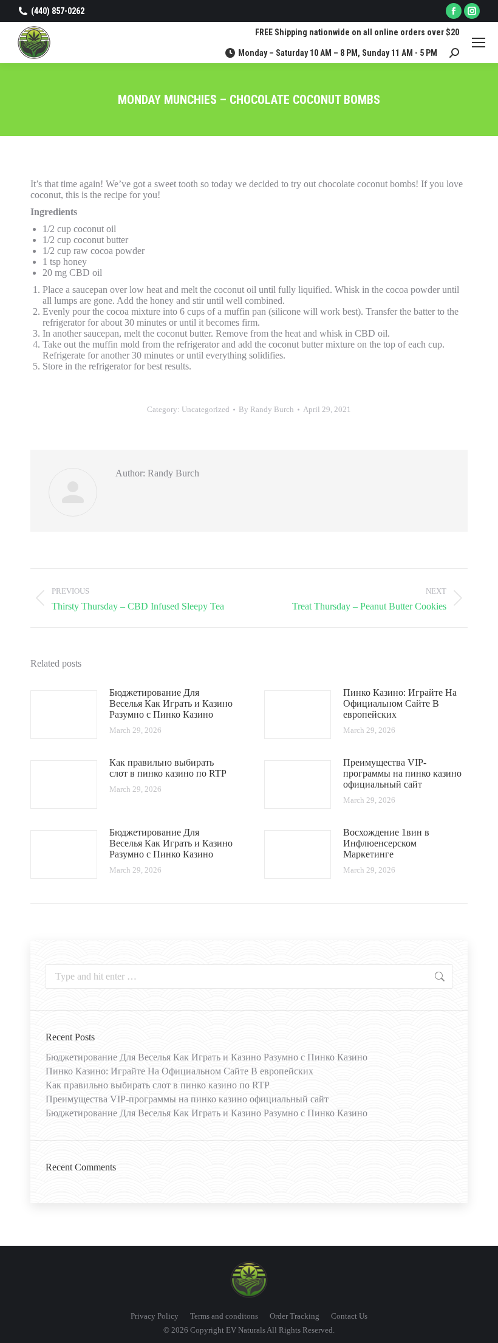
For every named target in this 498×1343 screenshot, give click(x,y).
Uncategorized (206, 409)
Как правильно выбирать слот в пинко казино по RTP (168, 767)
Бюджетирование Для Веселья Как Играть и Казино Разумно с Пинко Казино (171, 703)
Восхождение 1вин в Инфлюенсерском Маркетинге (386, 843)
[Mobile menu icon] (478, 42)
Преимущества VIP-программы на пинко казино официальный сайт (402, 773)
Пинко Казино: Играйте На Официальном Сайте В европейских (400, 703)
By (266, 409)
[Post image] (63, 714)
